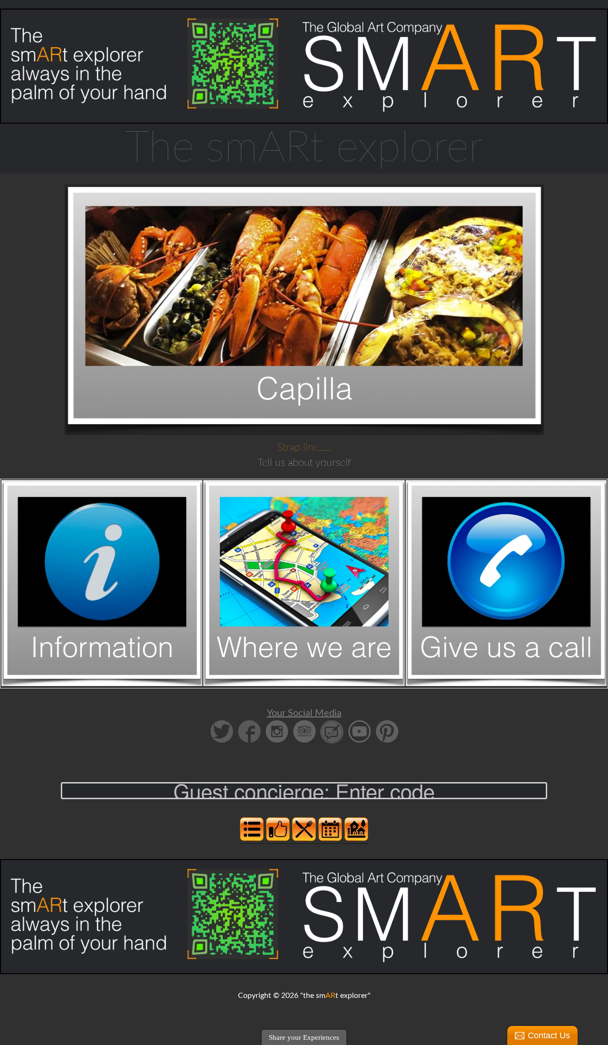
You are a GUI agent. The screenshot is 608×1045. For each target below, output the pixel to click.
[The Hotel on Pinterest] (387, 742)
